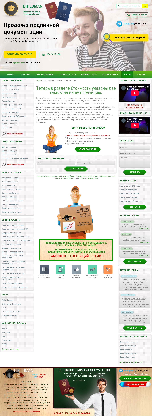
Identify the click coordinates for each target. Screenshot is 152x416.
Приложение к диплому (11, 244)
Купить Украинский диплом (12, 283)
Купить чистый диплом (128, 197)
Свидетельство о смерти (11, 233)
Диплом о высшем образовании (14, 86)
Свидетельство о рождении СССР (15, 229)
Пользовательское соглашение (26, 412)
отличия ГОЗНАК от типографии (44, 276)
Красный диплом (8, 101)
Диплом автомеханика (128, 342)
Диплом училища (9, 147)
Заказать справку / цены (12, 212)
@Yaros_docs (93, 178)
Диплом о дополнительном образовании (12, 257)
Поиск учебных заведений (130, 37)
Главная (10, 75)
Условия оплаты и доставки (92, 276)
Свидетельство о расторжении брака (17, 240)
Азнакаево (6, 332)
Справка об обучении (10, 193)
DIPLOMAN (23, 370)
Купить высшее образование (130, 201)
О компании (25, 75)
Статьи (4, 308)
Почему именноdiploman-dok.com (134, 106)
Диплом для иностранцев (12, 105)
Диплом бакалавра (9, 93)
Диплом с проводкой (10, 120)
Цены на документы (44, 75)
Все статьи (135, 207)
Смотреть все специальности (130, 362)
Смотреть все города (10, 349)
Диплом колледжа (9, 155)
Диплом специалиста (10, 90)
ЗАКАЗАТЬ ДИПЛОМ (135, 384)
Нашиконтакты (108, 276)
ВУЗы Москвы (7, 300)
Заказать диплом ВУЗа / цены (13, 116)
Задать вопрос (135, 262)
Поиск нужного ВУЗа (15, 134)
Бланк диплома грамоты (11, 248)
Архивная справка (9, 197)
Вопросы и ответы (60, 276)
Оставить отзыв (134, 328)
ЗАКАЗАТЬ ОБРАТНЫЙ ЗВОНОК (135, 378)
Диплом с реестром (10, 124)
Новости (127, 75)
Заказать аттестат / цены (12, 208)
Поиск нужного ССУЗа (15, 165)
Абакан (5, 329)
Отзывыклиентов (76, 276)
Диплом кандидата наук (11, 109)
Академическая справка (11, 189)
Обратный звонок (139, 15)
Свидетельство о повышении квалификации (13, 263)
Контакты (141, 75)
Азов (4, 336)
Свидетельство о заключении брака (16, 237)
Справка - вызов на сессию (12, 201)
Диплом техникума (9, 151)
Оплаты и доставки (67, 75)
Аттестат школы (8, 185)
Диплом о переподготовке (12, 252)
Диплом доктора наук (10, 112)
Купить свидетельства (128, 190)
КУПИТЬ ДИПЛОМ (78, 380)
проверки (18, 62)
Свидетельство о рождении (13, 225)
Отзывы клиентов (110, 75)
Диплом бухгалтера (127, 357)
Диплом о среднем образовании (15, 158)
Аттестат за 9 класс (10, 182)
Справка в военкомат (10, 204)
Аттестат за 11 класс (10, 178)
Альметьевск (7, 340)
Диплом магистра (9, 97)
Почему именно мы (9, 315)
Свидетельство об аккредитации (15, 287)
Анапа (4, 344)
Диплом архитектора (127, 353)
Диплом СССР (7, 128)
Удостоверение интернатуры (13, 273)
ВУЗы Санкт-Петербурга (11, 304)
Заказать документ (19, 54)
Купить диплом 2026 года (129, 186)
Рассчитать (53, 54)
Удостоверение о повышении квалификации (13, 269)
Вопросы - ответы (89, 75)
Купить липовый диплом (129, 194)
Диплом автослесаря (127, 346)
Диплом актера (125, 350)
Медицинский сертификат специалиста (12, 278)
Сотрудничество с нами (11, 312)
